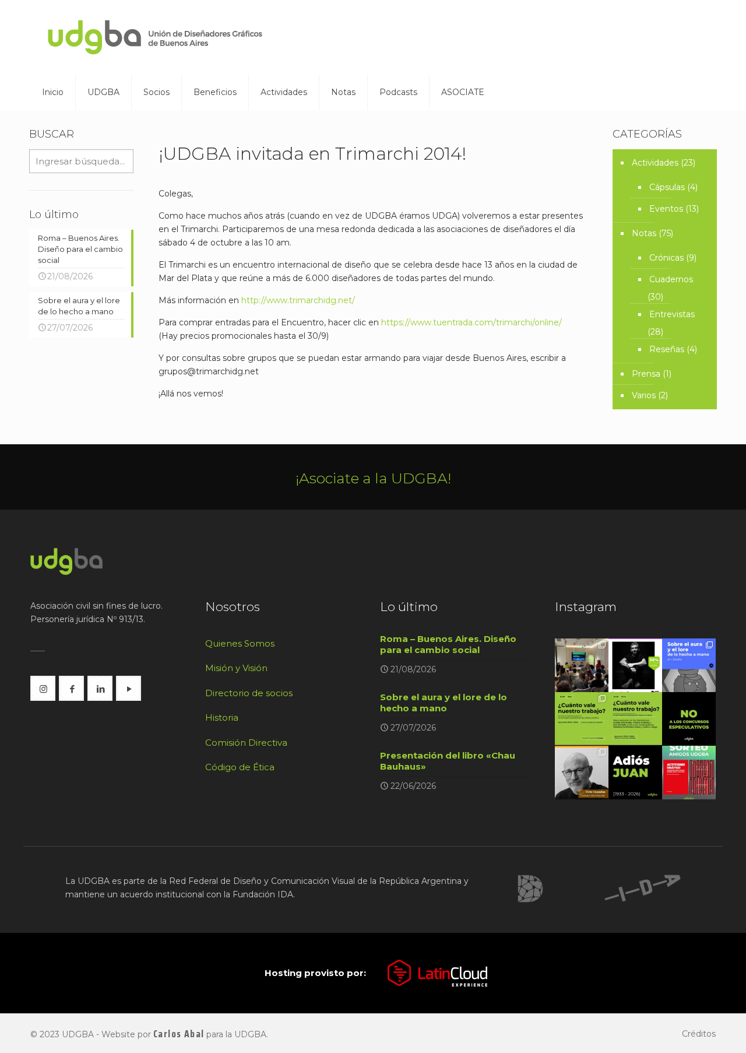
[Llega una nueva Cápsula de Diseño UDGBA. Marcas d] (581, 772)
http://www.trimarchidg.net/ (298, 300)
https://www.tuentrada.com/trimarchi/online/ (471, 322)
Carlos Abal (178, 1034)
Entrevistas (672, 314)
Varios (644, 395)
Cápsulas (667, 187)
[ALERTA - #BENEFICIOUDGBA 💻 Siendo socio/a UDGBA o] (635, 665)
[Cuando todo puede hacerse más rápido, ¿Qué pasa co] (689, 665)
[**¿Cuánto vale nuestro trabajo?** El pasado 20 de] (581, 665)
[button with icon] (42, 688)
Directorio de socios (249, 693)
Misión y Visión (236, 667)
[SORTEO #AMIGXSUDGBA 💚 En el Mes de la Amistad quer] (689, 772)
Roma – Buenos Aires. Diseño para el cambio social (448, 644)
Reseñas (666, 349)
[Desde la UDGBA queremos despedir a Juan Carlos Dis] (635, 772)
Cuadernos (671, 279)
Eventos (666, 208)
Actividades (655, 162)
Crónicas (666, 257)
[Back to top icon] (690, 1029)
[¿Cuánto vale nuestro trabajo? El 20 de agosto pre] (581, 719)
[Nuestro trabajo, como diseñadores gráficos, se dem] (689, 719)
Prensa (646, 373)
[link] (530, 889)
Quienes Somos (240, 643)
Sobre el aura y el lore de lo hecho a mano (443, 703)
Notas (644, 233)
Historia (221, 717)
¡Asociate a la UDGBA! (373, 478)
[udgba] (155, 37)
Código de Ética (240, 767)
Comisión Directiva (246, 742)
